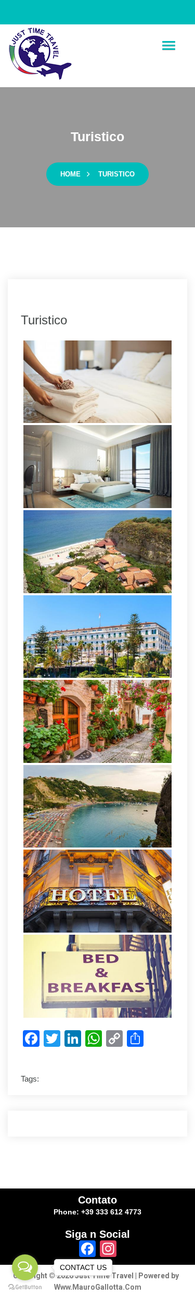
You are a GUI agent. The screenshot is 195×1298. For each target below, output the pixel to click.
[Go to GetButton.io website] (25, 1287)
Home (70, 174)
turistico (116, 174)
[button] (168, 46)
